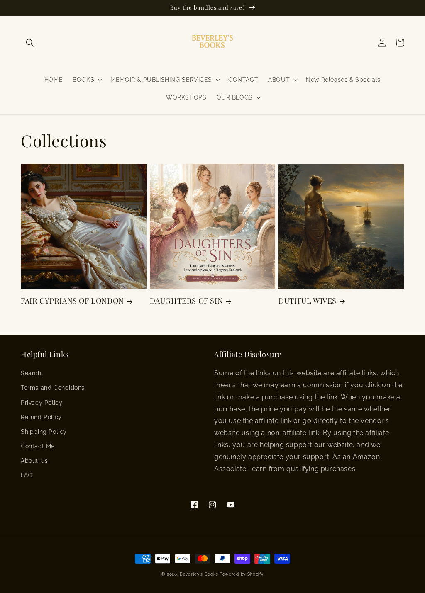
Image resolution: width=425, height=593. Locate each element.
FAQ (26, 475)
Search (31, 373)
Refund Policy (41, 417)
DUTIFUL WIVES (307, 301)
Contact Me (38, 446)
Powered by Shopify (242, 574)
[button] (30, 43)
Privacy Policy (41, 402)
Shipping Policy (44, 431)
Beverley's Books (199, 574)
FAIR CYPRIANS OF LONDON (72, 301)
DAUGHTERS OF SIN (186, 301)
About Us (34, 460)
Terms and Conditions (53, 387)
